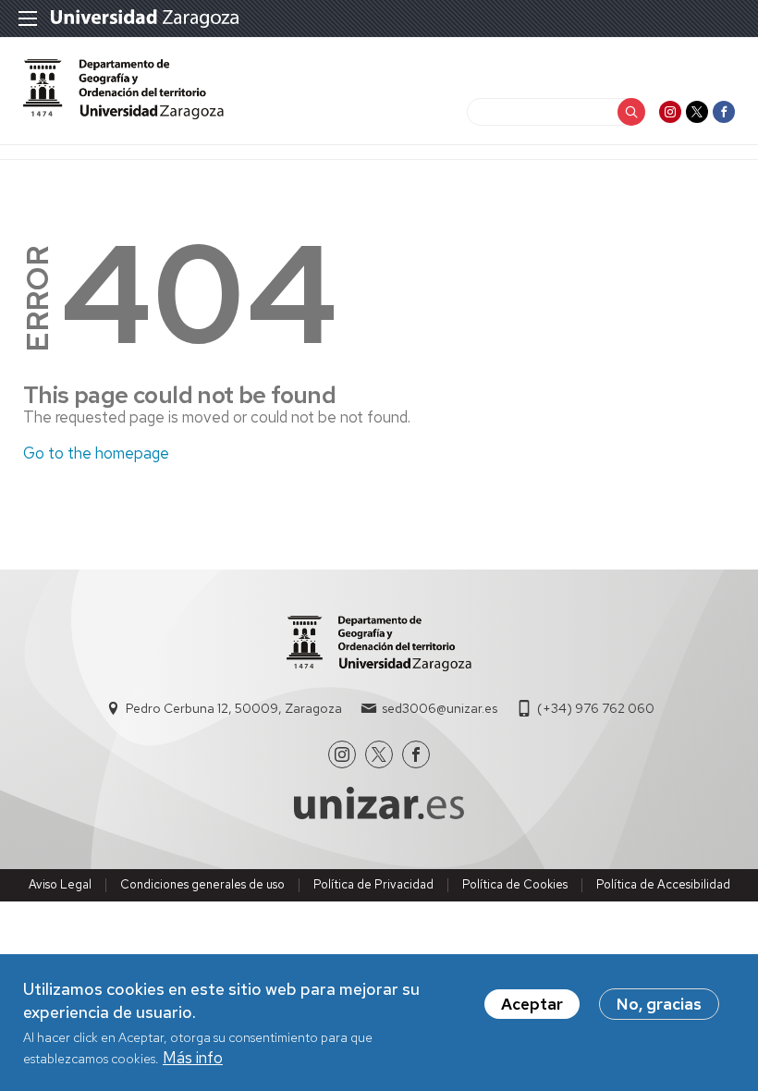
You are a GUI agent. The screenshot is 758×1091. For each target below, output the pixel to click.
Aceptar (532, 1004)
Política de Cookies (515, 884)
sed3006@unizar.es (439, 708)
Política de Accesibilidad (663, 884)
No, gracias (659, 1004)
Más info (193, 1058)
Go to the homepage (96, 453)
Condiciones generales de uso (202, 884)
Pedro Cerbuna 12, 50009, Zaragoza (234, 708)
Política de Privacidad (373, 884)
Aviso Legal (60, 884)
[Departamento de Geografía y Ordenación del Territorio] (123, 114)
